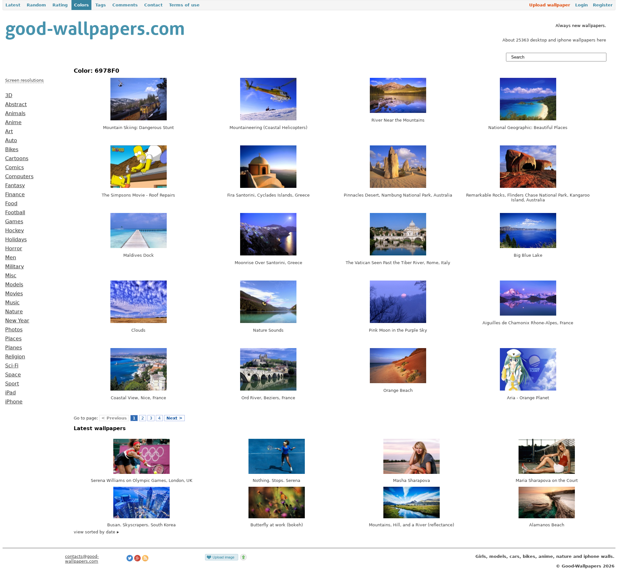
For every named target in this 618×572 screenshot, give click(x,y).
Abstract (16, 104)
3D (8, 95)
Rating (60, 5)
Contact (153, 5)
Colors (81, 5)
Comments (125, 5)
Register (603, 5)
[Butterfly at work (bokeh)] (276, 516)
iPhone (14, 402)
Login (581, 5)
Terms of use (184, 5)
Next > (174, 418)
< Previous (114, 418)
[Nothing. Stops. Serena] (276, 472)
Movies (14, 294)
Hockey (14, 231)
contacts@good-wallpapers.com (82, 559)
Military (14, 267)
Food (11, 204)
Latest (12, 5)
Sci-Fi (11, 366)
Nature (14, 312)
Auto (11, 140)
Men (10, 258)
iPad (10, 393)
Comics (14, 168)
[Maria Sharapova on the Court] (547, 472)
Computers (19, 177)
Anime (13, 122)
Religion (15, 357)
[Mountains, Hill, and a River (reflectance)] (411, 516)
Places (13, 339)
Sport (12, 384)
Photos (14, 330)
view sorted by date (95, 532)
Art (9, 131)
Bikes (11, 149)
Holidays (16, 240)
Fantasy (15, 186)
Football (15, 213)
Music (12, 303)
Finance (15, 195)
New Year (17, 321)
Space (13, 375)
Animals (15, 113)
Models (14, 285)
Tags (100, 5)
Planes (13, 348)
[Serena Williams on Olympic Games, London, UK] (141, 472)
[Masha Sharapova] (411, 472)
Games (14, 222)
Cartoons (16, 158)
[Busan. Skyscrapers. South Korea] (141, 516)
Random (36, 5)
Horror (13, 249)
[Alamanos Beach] (547, 516)
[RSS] (145, 560)
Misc (10, 276)
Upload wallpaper (549, 5)
